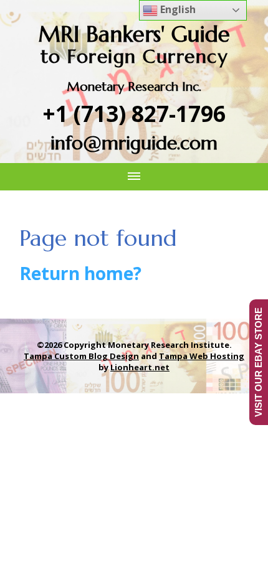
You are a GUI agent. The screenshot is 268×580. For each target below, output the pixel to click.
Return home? (80, 273)
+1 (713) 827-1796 (134, 113)
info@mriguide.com (134, 142)
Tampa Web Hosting (201, 356)
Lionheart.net (140, 367)
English (177, 9)
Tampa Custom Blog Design (81, 356)
